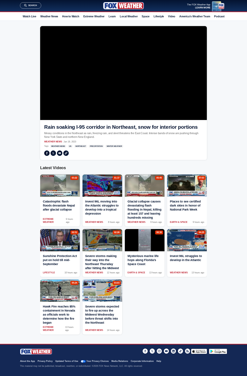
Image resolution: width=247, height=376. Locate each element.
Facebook (47, 153)
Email (59, 153)
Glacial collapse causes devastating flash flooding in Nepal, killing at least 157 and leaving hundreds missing (144, 209)
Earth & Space (179, 222)
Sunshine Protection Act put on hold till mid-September (60, 260)
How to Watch (70, 16)
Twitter (53, 153)
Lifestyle (159, 16)
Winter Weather (114, 146)
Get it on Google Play (218, 351)
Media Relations (119, 361)
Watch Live (29, 16)
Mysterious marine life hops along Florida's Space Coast (143, 260)
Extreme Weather (94, 16)
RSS (187, 351)
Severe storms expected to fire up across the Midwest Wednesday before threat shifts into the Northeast (102, 314)
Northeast (80, 146)
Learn (112, 16)
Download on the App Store (199, 351)
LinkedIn (173, 351)
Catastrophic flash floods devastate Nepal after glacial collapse (59, 205)
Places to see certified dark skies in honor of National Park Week (185, 205)
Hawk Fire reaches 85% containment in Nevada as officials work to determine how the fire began (59, 314)
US (70, 146)
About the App (27, 361)
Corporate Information (142, 361)
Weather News (49, 16)
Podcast (219, 16)
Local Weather (129, 16)
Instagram (159, 351)
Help (158, 361)
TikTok (180, 351)
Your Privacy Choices (97, 361)
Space (146, 16)
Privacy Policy (45, 361)
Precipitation (96, 146)
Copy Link (66, 153)
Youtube (166, 351)
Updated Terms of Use (66, 361)
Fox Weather (123, 5)
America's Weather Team (194, 16)
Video (171, 16)
